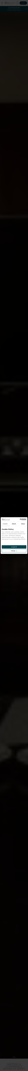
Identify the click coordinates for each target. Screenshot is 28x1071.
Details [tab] (14, 523)
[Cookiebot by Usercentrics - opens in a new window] (20, 519)
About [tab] (23, 523)
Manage (13, 550)
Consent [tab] (5, 523)
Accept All (14, 546)
